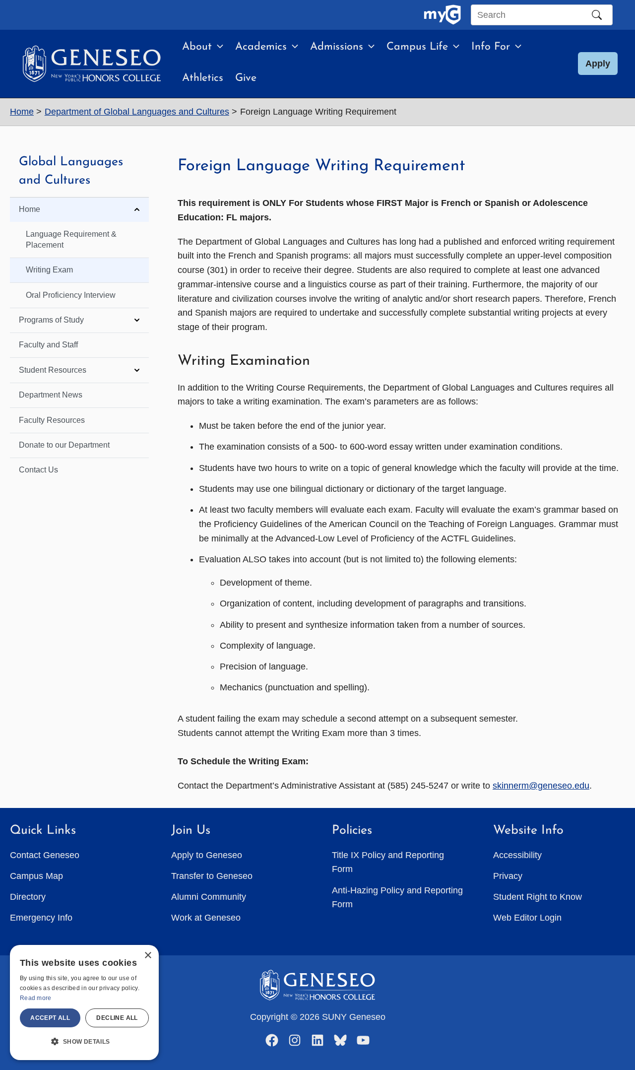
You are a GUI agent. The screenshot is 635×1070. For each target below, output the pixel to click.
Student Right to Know (537, 897)
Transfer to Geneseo (212, 876)
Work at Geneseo (206, 918)
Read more (36, 998)
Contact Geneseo (44, 855)
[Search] (597, 15)
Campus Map (36, 876)
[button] (217, 47)
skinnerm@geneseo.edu (541, 786)
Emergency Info (41, 918)
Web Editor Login (527, 918)
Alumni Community (208, 897)
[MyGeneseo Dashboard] (442, 15)
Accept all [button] (50, 1017)
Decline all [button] (116, 1017)
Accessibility (517, 855)
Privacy (507, 876)
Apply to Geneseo (206, 855)
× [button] (147, 955)
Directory (28, 897)
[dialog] (84, 1002)
